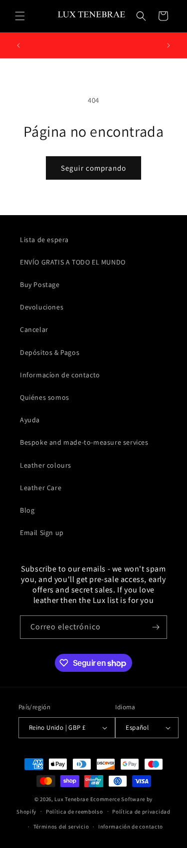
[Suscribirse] (156, 627)
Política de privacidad (141, 811)
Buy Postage (40, 284)
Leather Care (40, 487)
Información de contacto (130, 826)
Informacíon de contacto (60, 374)
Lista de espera (44, 239)
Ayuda (30, 419)
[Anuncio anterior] (18, 45)
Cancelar (34, 329)
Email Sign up (42, 532)
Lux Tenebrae (71, 799)
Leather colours (45, 465)
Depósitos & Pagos (49, 352)
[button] (20, 16)
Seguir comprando (93, 168)
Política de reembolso (74, 811)
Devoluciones (41, 306)
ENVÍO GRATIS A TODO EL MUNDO (73, 262)
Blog (27, 510)
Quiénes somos (44, 397)
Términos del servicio (61, 826)
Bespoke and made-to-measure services (84, 442)
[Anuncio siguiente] (169, 45)
